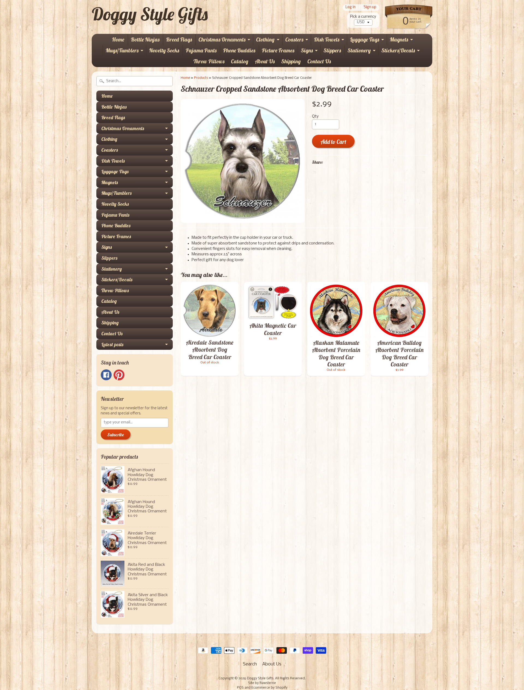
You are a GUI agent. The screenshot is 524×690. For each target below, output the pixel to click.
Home (118, 39)
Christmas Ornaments (221, 39)
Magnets (399, 39)
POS (240, 687)
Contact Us (319, 61)
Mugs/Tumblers (122, 50)
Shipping (291, 61)
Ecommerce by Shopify (269, 687)
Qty (315, 117)
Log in (351, 7)
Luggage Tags (364, 39)
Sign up (370, 7)
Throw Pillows (208, 61)
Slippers (332, 50)
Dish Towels (326, 39)
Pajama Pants (201, 50)
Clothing (265, 39)
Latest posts (112, 344)
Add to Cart (333, 141)
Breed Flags (179, 39)
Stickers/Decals (398, 50)
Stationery (359, 50)
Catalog (239, 61)
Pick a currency (363, 17)
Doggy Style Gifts (150, 14)
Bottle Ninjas (145, 39)
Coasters (294, 39)
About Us (265, 61)
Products (201, 78)
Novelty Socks (164, 50)
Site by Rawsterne (262, 683)
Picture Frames (278, 50)
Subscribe (115, 434)
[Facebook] (106, 374)
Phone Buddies (239, 50)
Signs (307, 50)
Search (250, 664)
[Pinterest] (119, 374)
